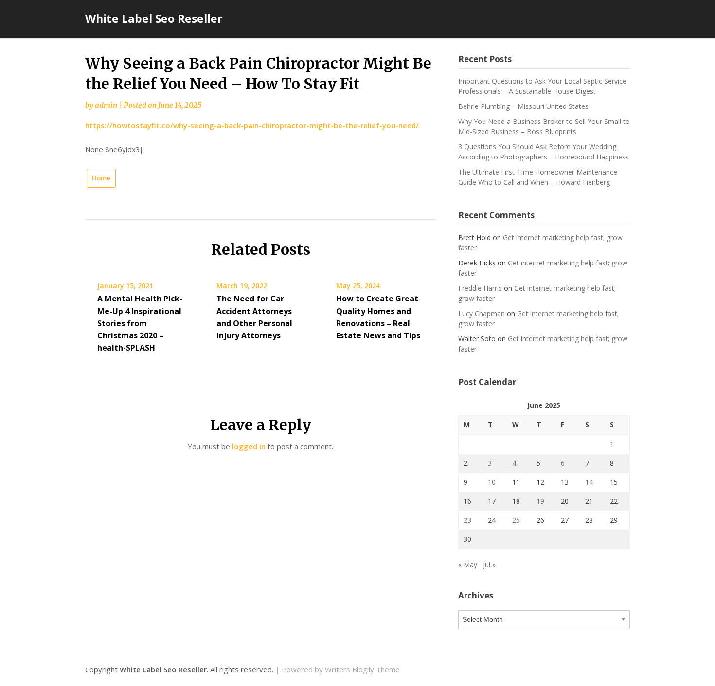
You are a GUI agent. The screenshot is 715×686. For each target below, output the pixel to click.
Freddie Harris (480, 288)
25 (516, 520)
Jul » (489, 564)
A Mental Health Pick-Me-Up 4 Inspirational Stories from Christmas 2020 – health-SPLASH (139, 323)
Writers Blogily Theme (362, 669)
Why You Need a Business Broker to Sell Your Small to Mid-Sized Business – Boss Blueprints (544, 126)
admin (106, 105)
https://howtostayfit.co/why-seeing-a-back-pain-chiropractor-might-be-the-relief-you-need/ (252, 125)
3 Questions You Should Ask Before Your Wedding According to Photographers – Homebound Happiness (543, 151)
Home (101, 178)
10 (492, 482)
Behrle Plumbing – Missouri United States (523, 106)
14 (589, 482)
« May (467, 564)
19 (540, 501)
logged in (249, 446)
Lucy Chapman (481, 313)
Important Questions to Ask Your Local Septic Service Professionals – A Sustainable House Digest (542, 86)
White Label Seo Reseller (154, 18)
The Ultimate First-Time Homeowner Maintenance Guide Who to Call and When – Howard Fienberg (537, 177)
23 (467, 520)
